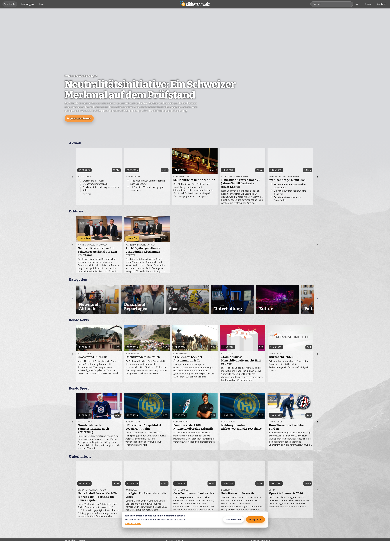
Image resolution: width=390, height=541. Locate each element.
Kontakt (381, 4)
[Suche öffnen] (357, 4)
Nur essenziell (233, 519)
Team (368, 4)
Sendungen (27, 4)
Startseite (9, 4)
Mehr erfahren (133, 523)
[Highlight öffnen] (195, 73)
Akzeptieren (255, 519)
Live (41, 4)
